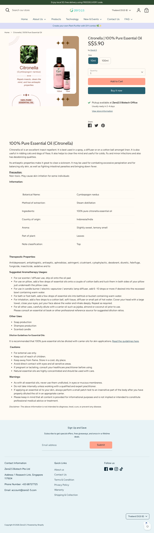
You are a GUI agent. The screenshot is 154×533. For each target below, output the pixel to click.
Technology (72, 19)
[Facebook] (106, 469)
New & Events (91, 19)
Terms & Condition (64, 479)
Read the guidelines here (125, 341)
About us (59, 469)
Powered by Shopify (35, 525)
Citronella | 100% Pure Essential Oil (27, 32)
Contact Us (113, 19)
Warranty (59, 489)
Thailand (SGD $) (120, 10)
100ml (105, 60)
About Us (38, 19)
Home (24, 19)
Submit (101, 444)
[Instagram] (116, 469)
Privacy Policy (61, 484)
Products (56, 19)
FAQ (127, 19)
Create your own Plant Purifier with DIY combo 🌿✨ (77, 25)
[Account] (139, 10)
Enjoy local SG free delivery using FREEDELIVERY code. (77, 2)
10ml (93, 60)
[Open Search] (8, 10)
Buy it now (116, 90)
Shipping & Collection (66, 494)
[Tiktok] (121, 469)
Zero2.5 (93, 50)
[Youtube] (111, 469)
